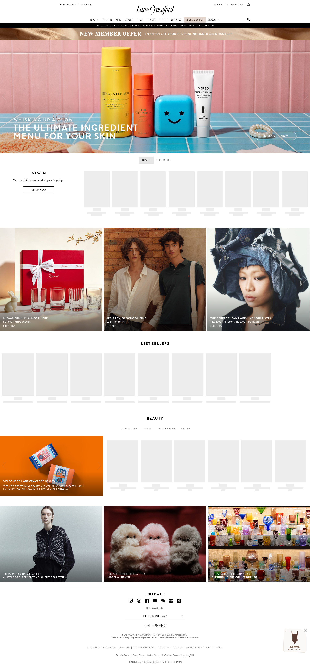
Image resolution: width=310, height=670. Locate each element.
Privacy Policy (138, 655)
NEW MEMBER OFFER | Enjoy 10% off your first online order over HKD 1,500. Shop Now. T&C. (155, 25)
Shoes (129, 19)
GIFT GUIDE (163, 160)
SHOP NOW (38, 190)
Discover (213, 19)
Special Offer (195, 19)
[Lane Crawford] (155, 14)
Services (178, 647)
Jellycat (176, 19)
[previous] (4, 96)
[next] (306, 96)
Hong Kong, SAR (155, 616)
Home (163, 19)
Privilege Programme (198, 647)
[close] (305, 630)
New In (147, 428)
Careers (218, 647)
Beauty (151, 19)
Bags (140, 19)
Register (232, 4)
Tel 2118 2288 (86, 4)
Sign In (217, 4)
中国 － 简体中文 (155, 625)
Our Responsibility (144, 647)
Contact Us (109, 647)
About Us (125, 647)
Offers (185, 428)
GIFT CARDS (164, 647)
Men (118, 19)
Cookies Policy (152, 655)
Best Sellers (129, 428)
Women (107, 19)
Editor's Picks (166, 428)
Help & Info (93, 647)
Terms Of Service (122, 655)
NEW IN (94, 19)
